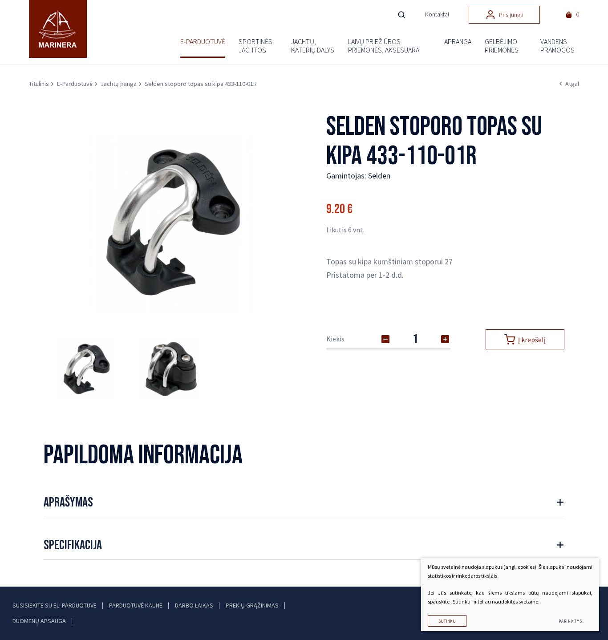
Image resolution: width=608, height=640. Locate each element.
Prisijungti (511, 15)
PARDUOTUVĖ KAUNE (135, 605)
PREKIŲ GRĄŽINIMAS (252, 605)
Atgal (572, 84)
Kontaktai (437, 14)
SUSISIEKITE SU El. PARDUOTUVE (54, 605)
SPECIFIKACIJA (73, 545)
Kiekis (335, 338)
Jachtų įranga (119, 84)
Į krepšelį (532, 339)
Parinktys (570, 621)
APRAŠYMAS (68, 502)
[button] (280, 224)
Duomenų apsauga (39, 621)
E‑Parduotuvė (75, 84)
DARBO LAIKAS (194, 605)
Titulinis (39, 84)
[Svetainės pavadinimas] (58, 29)
